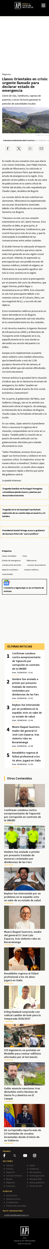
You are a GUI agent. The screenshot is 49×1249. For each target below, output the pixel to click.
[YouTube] (28, 1156)
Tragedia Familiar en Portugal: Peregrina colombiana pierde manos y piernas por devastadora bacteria (22, 492)
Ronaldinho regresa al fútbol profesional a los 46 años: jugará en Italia (26, 758)
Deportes (10, 1172)
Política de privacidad (16, 1205)
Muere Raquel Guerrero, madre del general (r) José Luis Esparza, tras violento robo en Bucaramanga (26, 736)
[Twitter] (18, 1155)
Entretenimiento (14, 1175)
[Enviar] (30, 149)
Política (9, 1168)
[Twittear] (18, 150)
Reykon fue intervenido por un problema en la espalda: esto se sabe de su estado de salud (27, 712)
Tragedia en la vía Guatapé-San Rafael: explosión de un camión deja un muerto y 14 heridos (23, 513)
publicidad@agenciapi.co (16, 1215)
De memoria (35, 1172)
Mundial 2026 (36, 1179)
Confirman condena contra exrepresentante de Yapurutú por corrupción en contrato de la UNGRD (26, 663)
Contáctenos (12, 1202)
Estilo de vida (36, 1185)
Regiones (6, 74)
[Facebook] (8, 1156)
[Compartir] (7, 149)
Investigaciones (37, 1175)
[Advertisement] (24, 46)
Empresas (10, 1185)
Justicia (9, 1165)
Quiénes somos (13, 1199)
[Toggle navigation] (46, 3)
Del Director (12, 1195)
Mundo (9, 1179)
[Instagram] (38, 1156)
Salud (32, 1165)
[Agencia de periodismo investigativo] (25, 5)
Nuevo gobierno (37, 1182)
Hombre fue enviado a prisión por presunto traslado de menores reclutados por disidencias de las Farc (25, 688)
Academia (34, 1168)
